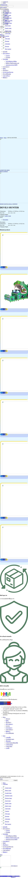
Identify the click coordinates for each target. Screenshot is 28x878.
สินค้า (7, 720)
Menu (4, 717)
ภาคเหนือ (8, 737)
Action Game (6, 10)
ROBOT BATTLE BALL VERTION (8, 204)
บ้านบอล (8, 57)
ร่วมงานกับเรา (9, 729)
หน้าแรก (8, 718)
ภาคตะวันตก (9, 746)
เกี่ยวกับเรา (8, 722)
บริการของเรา (9, 724)
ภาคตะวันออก (9, 744)
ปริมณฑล (8, 741)
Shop (5, 137)
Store (4, 735)
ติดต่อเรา (8, 731)
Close (1, 779)
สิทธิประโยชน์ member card (12, 63)
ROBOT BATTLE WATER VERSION (9, 876)
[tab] (15, 219)
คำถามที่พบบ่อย (10, 733)
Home (1, 137)
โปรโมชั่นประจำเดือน (11, 61)
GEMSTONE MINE (5, 170)
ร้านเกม (8, 55)
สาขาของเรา (9, 727)
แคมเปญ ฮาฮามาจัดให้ (11, 65)
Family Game (8, 216)
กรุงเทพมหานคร (10, 739)
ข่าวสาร (8, 726)
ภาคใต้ (7, 748)
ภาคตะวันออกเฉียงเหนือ (12, 742)
